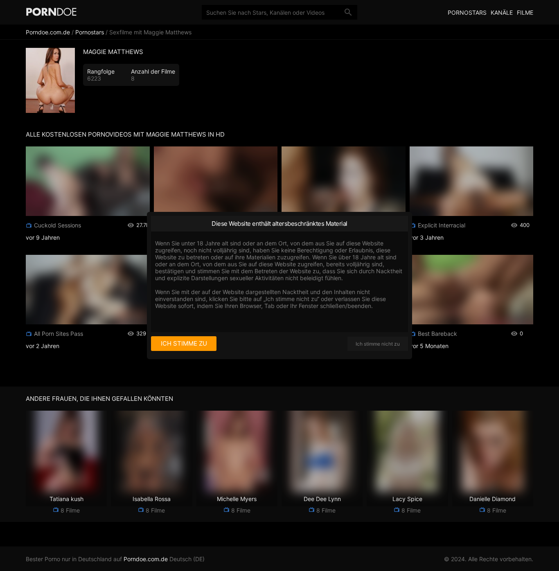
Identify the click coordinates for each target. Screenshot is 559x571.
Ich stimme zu (184, 343)
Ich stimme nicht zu (378, 344)
